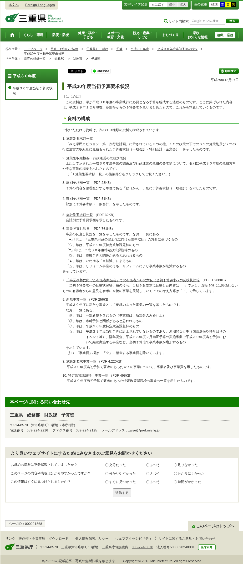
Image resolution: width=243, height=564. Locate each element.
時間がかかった (189, 482)
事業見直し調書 (78, 229)
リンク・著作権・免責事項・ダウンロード (37, 538)
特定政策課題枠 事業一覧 (88, 375)
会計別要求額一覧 (79, 215)
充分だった (117, 465)
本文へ (14, 5)
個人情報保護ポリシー (92, 538)
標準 (214, 4)
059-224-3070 (142, 547)
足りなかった (188, 465)
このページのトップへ (215, 526)
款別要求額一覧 (78, 183)
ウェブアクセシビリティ (133, 538)
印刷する (229, 71)
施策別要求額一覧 (79, 138)
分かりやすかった (122, 473)
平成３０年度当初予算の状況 (177, 49)
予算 (119, 49)
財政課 (77, 59)
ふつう (155, 465)
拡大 (182, 4)
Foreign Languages (40, 5)
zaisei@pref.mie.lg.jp (144, 430)
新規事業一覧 (76, 299)
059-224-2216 (37, 430)
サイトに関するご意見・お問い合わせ (187, 538)
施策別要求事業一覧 (81, 361)
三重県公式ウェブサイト (34, 17)
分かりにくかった (191, 473)
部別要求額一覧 (78, 198)
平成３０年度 (140, 49)
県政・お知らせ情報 (64, 49)
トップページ (33, 49)
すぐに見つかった (122, 482)
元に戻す (158, 4)
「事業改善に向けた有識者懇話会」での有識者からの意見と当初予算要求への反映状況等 (133, 280)
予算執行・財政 (97, 49)
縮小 (172, 4)
